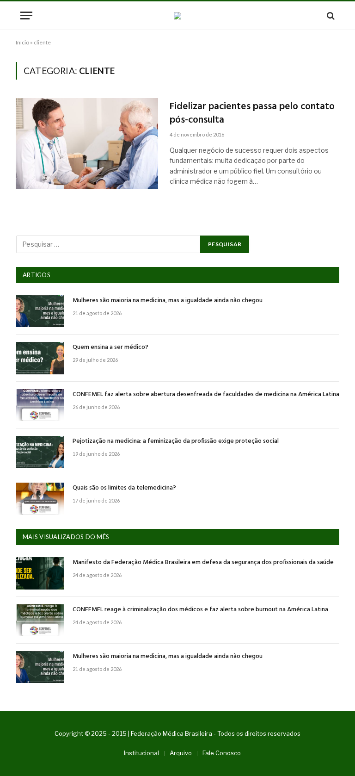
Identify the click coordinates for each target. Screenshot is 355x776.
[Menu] (26, 15)
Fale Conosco (221, 753)
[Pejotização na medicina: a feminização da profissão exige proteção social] (40, 452)
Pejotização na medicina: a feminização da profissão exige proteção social (176, 441)
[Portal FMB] (177, 15)
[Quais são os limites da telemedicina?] (40, 499)
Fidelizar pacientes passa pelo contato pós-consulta (252, 113)
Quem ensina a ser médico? (110, 347)
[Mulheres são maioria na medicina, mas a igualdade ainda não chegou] (40, 311)
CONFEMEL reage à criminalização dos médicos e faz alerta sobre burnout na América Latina (200, 610)
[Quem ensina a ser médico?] (40, 358)
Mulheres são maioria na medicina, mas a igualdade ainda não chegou (168, 300)
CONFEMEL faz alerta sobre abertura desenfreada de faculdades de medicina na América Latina (206, 394)
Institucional (141, 753)
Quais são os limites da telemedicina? (124, 488)
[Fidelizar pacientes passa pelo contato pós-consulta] (87, 143)
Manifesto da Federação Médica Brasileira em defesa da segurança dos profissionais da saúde (203, 562)
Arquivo (181, 753)
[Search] (330, 15)
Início (22, 42)
